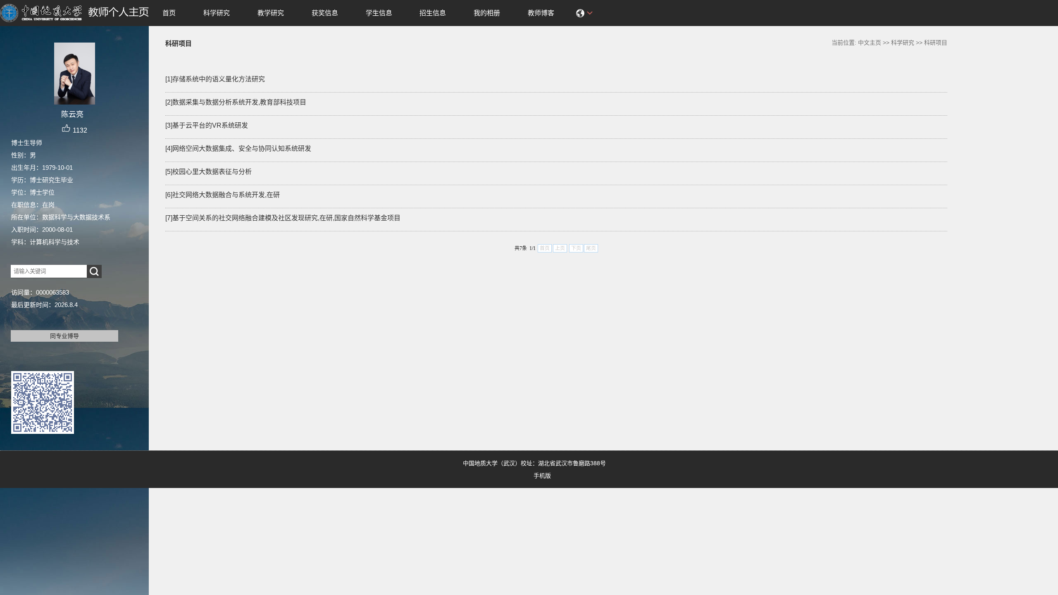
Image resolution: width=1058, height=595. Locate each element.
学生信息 (379, 13)
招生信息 (432, 13)
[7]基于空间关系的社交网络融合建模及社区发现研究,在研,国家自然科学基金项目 (282, 217)
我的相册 (487, 13)
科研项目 (935, 42)
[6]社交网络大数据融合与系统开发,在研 (222, 194)
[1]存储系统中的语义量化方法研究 (215, 79)
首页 (169, 13)
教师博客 (541, 13)
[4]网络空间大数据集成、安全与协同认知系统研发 (238, 148)
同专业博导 (64, 336)
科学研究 (216, 13)
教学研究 (270, 13)
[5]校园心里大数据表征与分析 (208, 171)
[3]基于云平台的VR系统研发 (206, 125)
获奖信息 (325, 13)
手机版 (542, 475)
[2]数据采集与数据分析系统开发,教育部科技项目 (235, 102)
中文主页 (869, 42)
